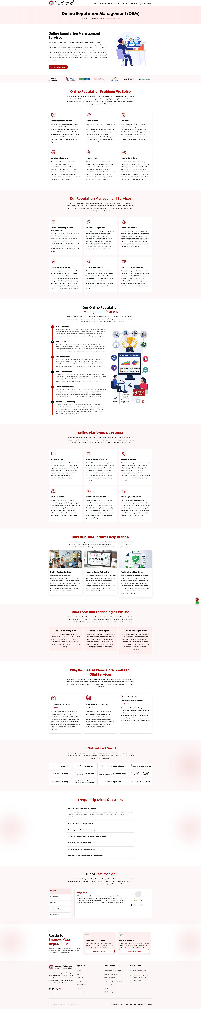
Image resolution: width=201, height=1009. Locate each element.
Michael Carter (54, 897)
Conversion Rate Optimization (113, 981)
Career (79, 981)
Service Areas (81, 985)
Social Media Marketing (111, 974)
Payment (80, 988)
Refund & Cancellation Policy (143, 1004)
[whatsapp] (197, 602)
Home (96, 3)
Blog (127, 3)
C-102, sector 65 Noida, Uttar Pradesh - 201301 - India (141, 976)
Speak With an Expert (134, 951)
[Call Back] (197, 599)
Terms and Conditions (115, 1004)
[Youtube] (60, 989)
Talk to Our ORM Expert (58, 67)
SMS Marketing (108, 992)
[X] (57, 989)
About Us (80, 974)
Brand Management (110, 978)
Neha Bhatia (54, 903)
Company (102, 3)
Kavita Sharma (55, 915)
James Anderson (57, 909)
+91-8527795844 (146, 3)
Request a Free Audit (99, 951)
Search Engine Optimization (112, 970)
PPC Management (109, 988)
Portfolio (121, 3)
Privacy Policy (128, 1004)
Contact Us (134, 3)
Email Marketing (109, 985)
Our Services (112, 3)
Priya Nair (55, 891)
